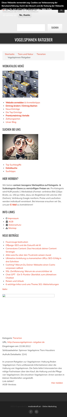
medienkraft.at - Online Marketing (42, 406)
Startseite (9, 54)
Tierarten (41, 54)
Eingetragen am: (10, 346)
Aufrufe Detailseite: (11, 354)
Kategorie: (7, 338)
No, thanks (24, 15)
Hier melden (57, 382)
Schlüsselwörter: (10, 350)
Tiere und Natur (25, 54)
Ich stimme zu (9, 15)
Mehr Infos (47, 9)
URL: (4, 342)
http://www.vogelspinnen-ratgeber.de (26, 342)
